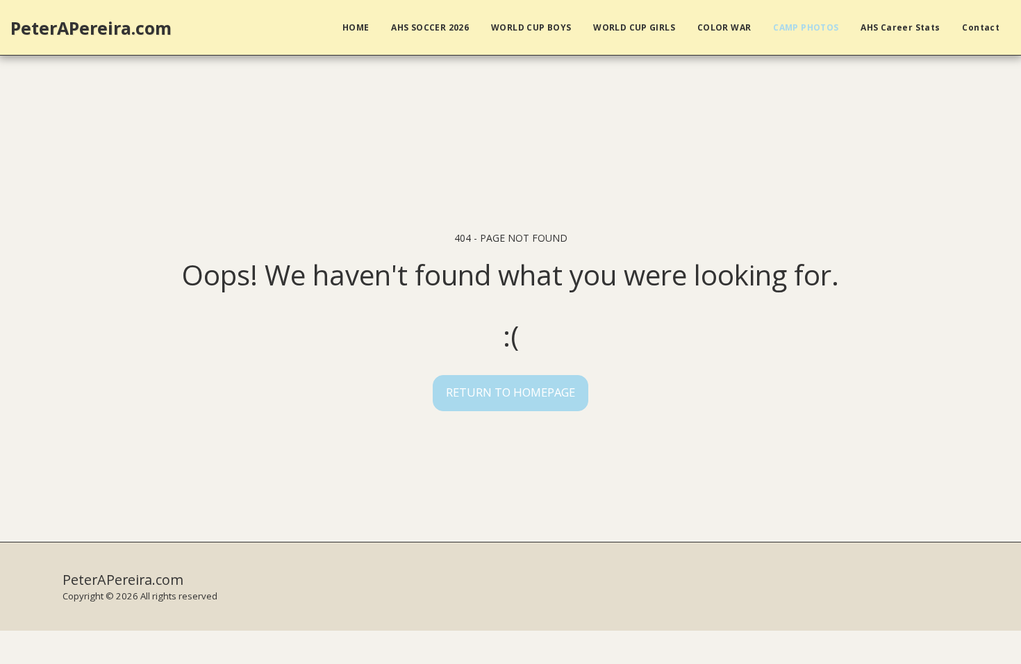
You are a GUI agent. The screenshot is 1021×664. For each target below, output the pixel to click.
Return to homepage (510, 392)
